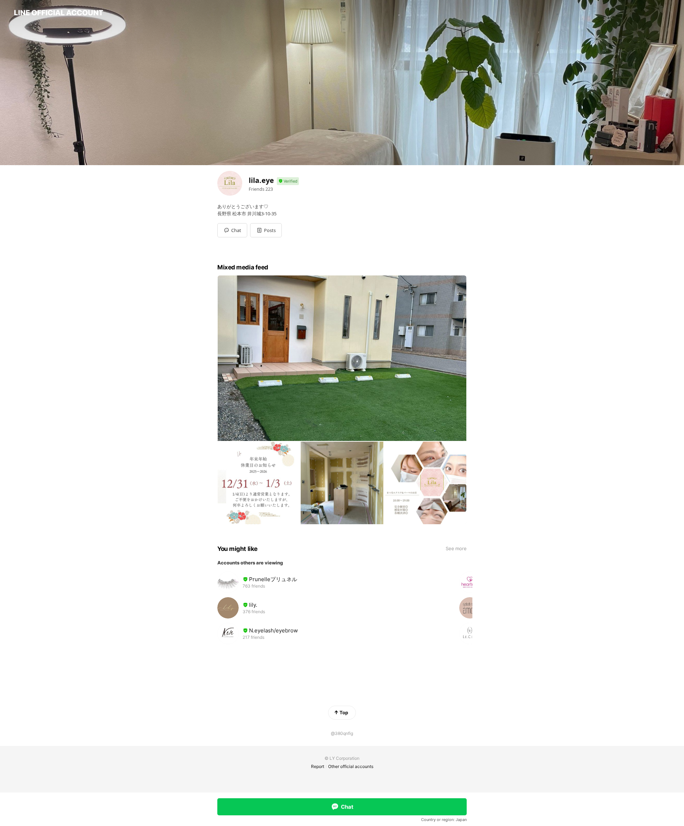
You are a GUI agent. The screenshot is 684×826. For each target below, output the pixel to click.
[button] (266, 230)
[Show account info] (288, 181)
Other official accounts (350, 766)
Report (317, 766)
